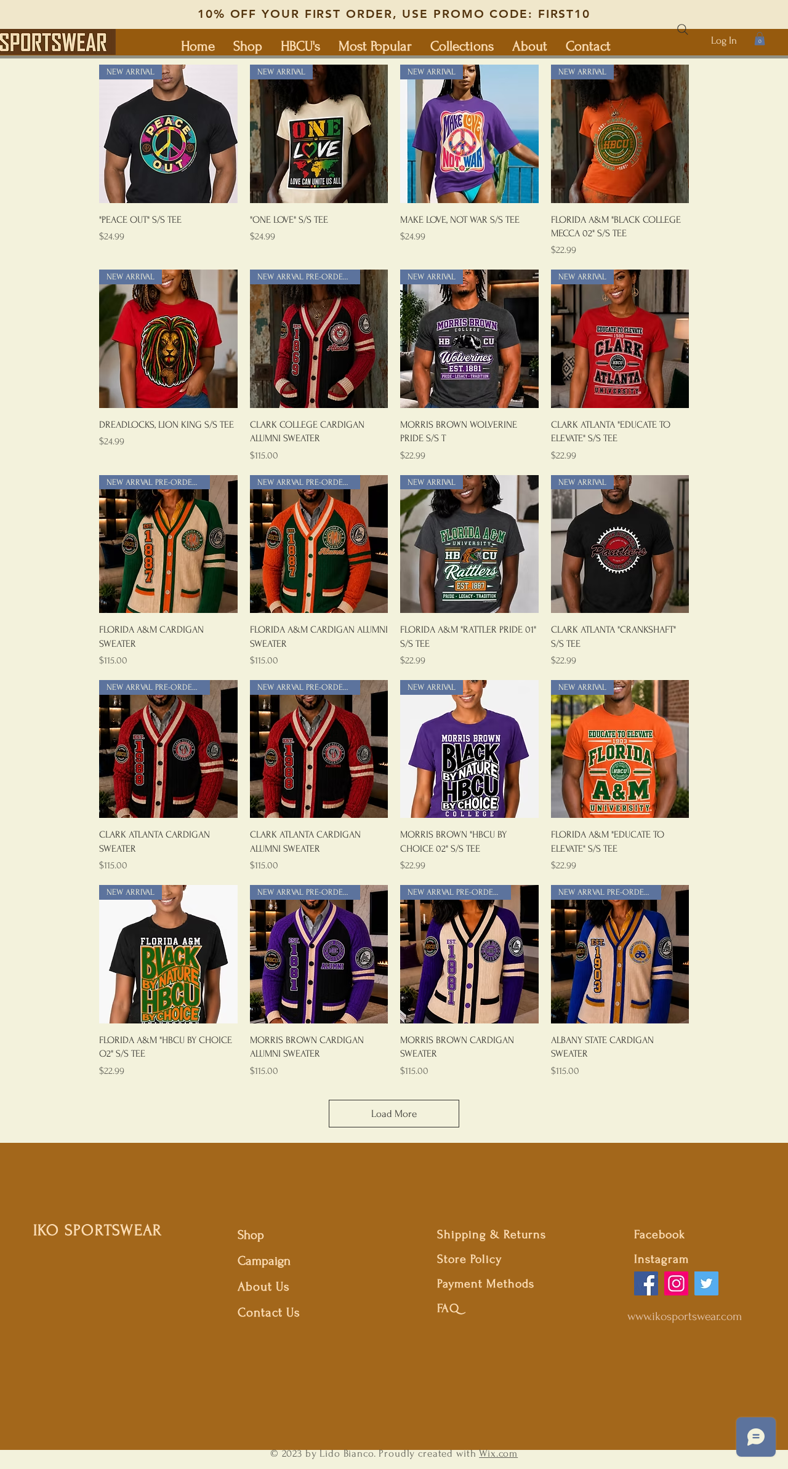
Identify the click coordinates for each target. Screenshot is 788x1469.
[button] (759, 39)
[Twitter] (706, 1283)
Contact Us (269, 1312)
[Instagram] (676, 1283)
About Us (266, 1286)
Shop (251, 1235)
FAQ (448, 1308)
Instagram (661, 1259)
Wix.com (498, 1453)
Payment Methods (485, 1284)
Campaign (264, 1261)
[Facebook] (646, 1283)
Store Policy (469, 1259)
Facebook (659, 1234)
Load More (394, 1113)
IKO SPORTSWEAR (98, 1230)
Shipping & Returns (491, 1234)
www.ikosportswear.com (684, 1316)
